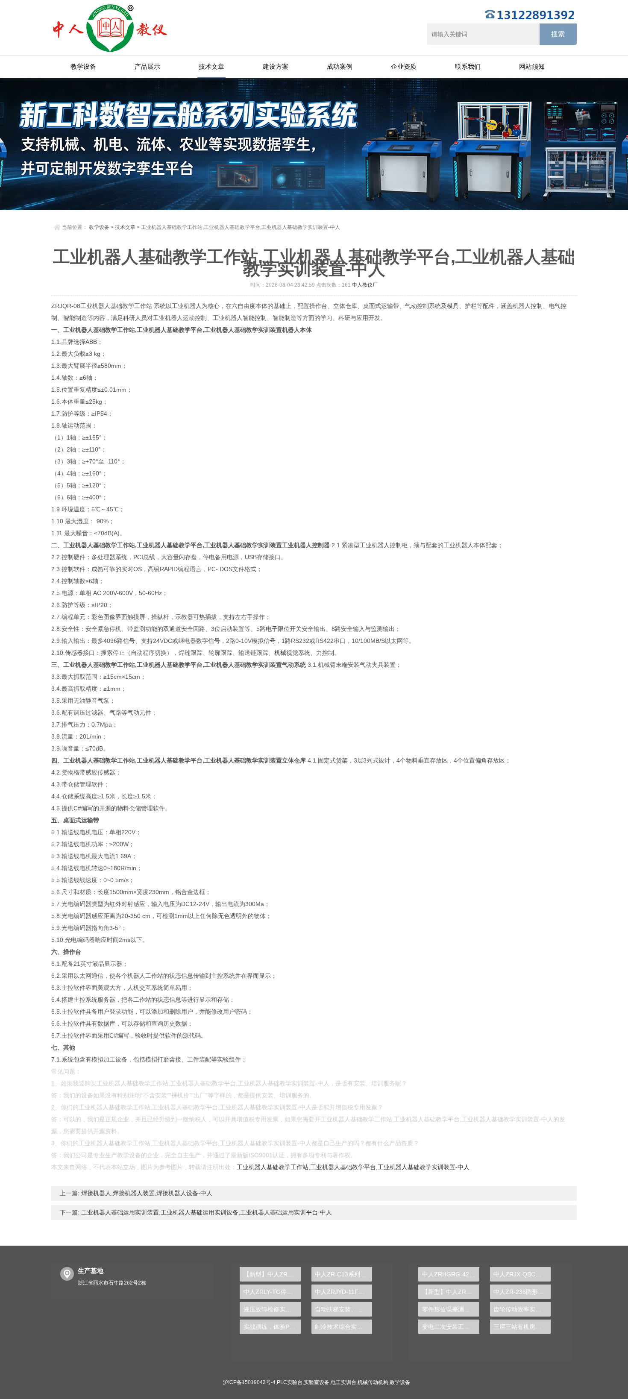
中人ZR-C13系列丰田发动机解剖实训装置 (343, 1274)
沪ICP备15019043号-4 (249, 1382)
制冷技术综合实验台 (342, 1326)
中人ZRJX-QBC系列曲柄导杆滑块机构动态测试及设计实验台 (522, 1274)
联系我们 (468, 66)
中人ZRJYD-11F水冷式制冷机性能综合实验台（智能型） (343, 1291)
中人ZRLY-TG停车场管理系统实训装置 (272, 1291)
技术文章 (211, 66)
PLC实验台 (289, 1382)
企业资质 (404, 66)
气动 (411, 305)
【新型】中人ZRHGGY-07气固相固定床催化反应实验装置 (450, 1291)
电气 (555, 305)
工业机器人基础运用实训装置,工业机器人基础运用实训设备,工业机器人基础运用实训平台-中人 (205, 1212)
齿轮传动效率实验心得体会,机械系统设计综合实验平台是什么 (522, 1309)
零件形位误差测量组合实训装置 (450, 1309)
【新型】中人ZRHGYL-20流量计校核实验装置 (272, 1274)
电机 (85, 832)
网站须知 (532, 66)
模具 (453, 305)
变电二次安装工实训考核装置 (450, 1326)
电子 (272, 628)
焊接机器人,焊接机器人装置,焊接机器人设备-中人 (145, 1193)
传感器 (74, 652)
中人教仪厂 (365, 285)
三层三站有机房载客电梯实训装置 (522, 1326)
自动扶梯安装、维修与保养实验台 (343, 1309)
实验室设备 (316, 1382)
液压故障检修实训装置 (272, 1309)
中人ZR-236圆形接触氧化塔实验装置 (522, 1291)
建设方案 (275, 66)
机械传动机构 (373, 1382)
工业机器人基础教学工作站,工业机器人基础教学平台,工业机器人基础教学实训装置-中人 (353, 1167)
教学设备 (83, 66)
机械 (280, 652)
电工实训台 (343, 1382)
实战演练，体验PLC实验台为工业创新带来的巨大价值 (272, 1326)
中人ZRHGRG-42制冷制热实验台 (450, 1274)
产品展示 (147, 66)
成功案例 (339, 66)
